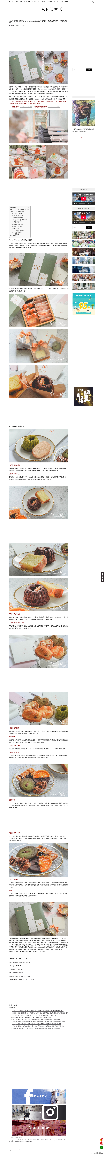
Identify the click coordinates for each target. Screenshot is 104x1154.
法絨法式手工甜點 (17, 973)
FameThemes (92, 1150)
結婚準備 (49, 2)
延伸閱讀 (13, 236)
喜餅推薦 (60, 1140)
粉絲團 (56, 2)
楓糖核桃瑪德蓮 (18, 221)
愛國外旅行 (19, 2)
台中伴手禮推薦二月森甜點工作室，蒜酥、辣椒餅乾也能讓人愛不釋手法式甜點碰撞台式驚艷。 (39, 1022)
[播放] (74, 203)
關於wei (11, 2)
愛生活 (43, 2)
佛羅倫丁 (17, 234)
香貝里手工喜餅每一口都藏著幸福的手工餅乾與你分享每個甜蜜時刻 (31, 1017)
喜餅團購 (12, 1141)
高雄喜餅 (33, 1140)
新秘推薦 (19, 1141)
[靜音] (90, 203)
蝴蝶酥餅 (16, 223)
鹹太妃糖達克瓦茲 (18, 215)
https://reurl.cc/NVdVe (54, 107)
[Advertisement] (38, 39)
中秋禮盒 (15, 1140)
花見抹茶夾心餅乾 (19, 230)
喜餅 (53, 1140)
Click (102, 577)
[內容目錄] (28, 208)
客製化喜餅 (26, 1141)
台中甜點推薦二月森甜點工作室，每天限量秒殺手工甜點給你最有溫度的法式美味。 (36, 1019)
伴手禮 (22, 1141)
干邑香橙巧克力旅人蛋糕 (20, 219)
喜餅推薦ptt (64, 1140)
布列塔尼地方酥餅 (18, 224)
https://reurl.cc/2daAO (26, 107)
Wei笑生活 (52, 9)
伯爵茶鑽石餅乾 (18, 226)
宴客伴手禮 (41, 1140)
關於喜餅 (11, 25)
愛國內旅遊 (27, 2)
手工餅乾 (20, 1140)
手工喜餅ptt (24, 1140)
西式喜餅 (29, 1140)
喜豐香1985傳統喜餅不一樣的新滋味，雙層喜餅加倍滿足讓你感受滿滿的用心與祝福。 (37, 1028)
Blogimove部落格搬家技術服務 (96, 1153)
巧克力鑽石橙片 (19, 232)
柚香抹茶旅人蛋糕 (18, 213)
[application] (83, 198)
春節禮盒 (50, 1140)
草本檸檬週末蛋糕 (18, 217)
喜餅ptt (56, 1140)
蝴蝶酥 (30, 1141)
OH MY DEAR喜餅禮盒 (17, 211)
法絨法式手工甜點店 (43, 99)
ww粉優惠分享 (64, 2)
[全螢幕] (92, 203)
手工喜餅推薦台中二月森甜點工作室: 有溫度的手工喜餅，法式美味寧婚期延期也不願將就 (38, 1026)
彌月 (16, 1141)
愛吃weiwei (35, 2)
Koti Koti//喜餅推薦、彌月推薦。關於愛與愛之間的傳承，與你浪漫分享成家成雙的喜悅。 (37, 1011)
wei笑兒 (17, 25)
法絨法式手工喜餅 (50, 89)
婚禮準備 (37, 1140)
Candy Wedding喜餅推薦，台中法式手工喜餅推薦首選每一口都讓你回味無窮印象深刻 (36, 1024)
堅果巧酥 (16, 228)
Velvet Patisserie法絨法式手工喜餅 (20, 210)
